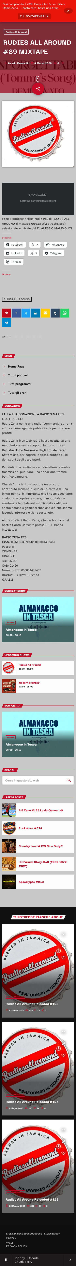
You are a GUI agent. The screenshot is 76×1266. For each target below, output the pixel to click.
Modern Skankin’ (29, 682)
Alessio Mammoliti (15, 996)
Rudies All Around (16, 32)
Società (10, 622)
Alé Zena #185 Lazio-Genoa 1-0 (41, 810)
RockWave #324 (30, 828)
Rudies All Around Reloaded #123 (32, 1199)
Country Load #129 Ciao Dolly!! (41, 845)
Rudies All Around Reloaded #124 (32, 1101)
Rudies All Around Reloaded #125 (32, 1003)
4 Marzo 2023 (41, 63)
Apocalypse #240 (31, 881)
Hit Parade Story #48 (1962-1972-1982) (43, 863)
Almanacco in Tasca (21, 629)
